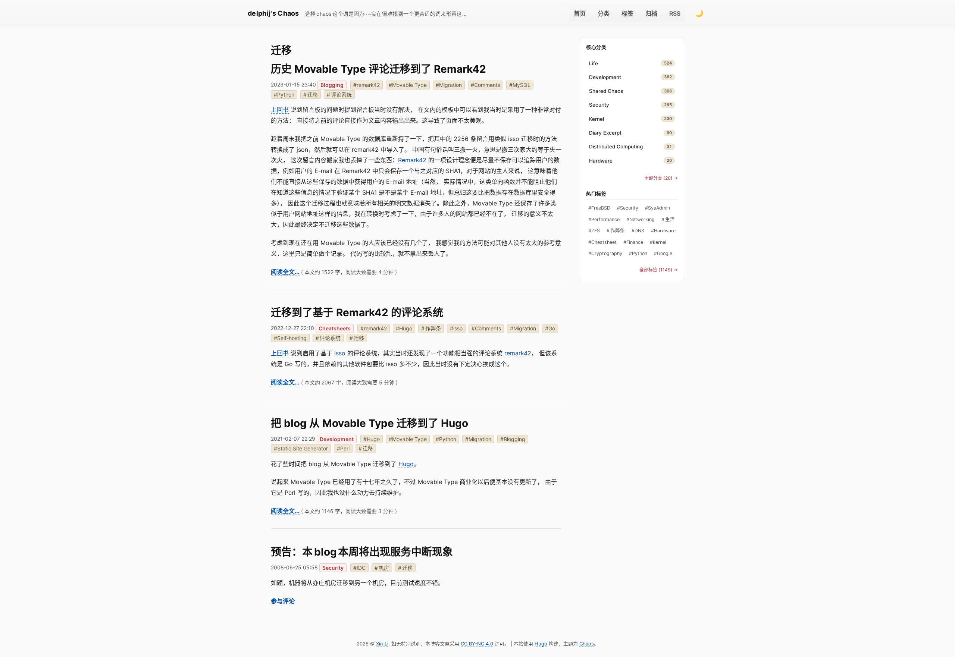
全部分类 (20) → (661, 178)
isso (339, 353)
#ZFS (594, 231)
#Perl (343, 448)
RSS (674, 13)
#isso (456, 328)
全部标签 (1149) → (658, 270)
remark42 (517, 353)
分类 (604, 13)
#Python (284, 94)
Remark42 (412, 160)
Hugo (406, 464)
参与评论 (283, 601)
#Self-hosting (290, 338)
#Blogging (512, 439)
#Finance (633, 242)
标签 (627, 13)
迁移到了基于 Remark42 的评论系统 (357, 312)
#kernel (658, 242)
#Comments (485, 85)
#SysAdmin (657, 208)
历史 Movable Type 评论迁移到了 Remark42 (378, 69)
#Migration (449, 85)
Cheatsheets (335, 328)
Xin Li (382, 644)
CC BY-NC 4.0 (477, 644)
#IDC (359, 568)
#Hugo (404, 328)
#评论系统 (339, 94)
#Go (550, 328)
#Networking (640, 219)
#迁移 (310, 94)
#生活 (668, 219)
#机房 (382, 568)
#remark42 (366, 85)
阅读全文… (285, 272)
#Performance (604, 219)
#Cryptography (605, 254)
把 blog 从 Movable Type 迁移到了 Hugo (369, 423)
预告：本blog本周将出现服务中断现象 (362, 552)
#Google (663, 254)
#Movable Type (408, 85)
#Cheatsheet (602, 242)
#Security (627, 208)
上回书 (280, 109)
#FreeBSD (599, 208)
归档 (651, 13)
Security (333, 568)
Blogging (332, 85)
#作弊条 (431, 328)
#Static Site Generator (301, 448)
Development (337, 439)
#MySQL (519, 85)
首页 (580, 13)
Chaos (586, 644)
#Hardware (663, 231)
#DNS (638, 231)
